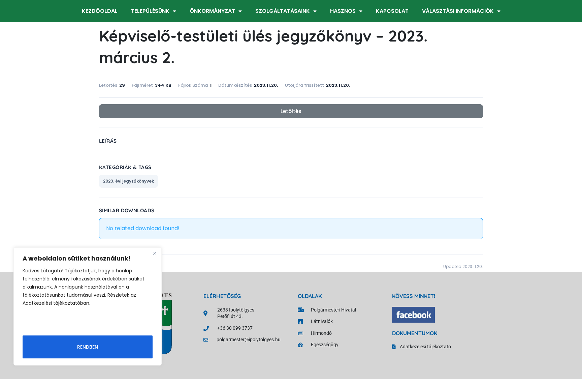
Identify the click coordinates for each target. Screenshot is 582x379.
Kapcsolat (392, 11)
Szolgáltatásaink (282, 11)
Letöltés (291, 111)
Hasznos (343, 11)
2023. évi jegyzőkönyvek (128, 181)
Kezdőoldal (100, 11)
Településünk (150, 11)
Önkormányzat (212, 11)
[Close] (155, 253)
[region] (87, 306)
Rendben (87, 347)
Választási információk (458, 11)
